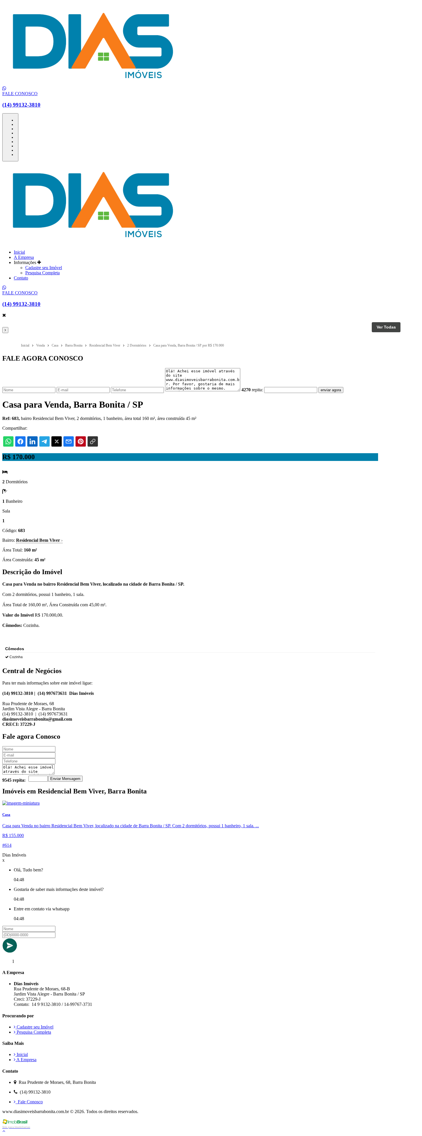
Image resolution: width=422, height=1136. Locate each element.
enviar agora (331, 390)
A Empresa (24, 257)
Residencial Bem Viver (39, 540)
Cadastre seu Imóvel (43, 267)
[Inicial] (92, 83)
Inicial (19, 252)
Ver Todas (386, 327)
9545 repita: (14, 780)
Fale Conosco (29, 1101)
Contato (21, 277)
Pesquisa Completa (42, 272)
